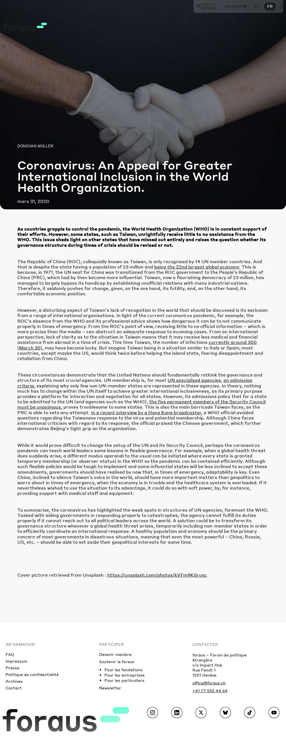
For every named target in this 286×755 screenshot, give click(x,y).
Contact (14, 687)
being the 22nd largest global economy (196, 267)
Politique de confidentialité (32, 674)
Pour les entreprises (124, 674)
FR (270, 6)
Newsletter (110, 687)
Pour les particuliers (124, 680)
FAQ (10, 654)
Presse (12, 667)
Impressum (16, 660)
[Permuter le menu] (168, 27)
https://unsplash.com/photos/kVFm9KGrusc (157, 575)
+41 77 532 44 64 (210, 690)
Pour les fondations (123, 669)
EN (256, 6)
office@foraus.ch (209, 682)
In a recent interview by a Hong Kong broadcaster (146, 412)
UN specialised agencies (194, 380)
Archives (14, 681)
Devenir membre (115, 654)
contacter (205, 644)
